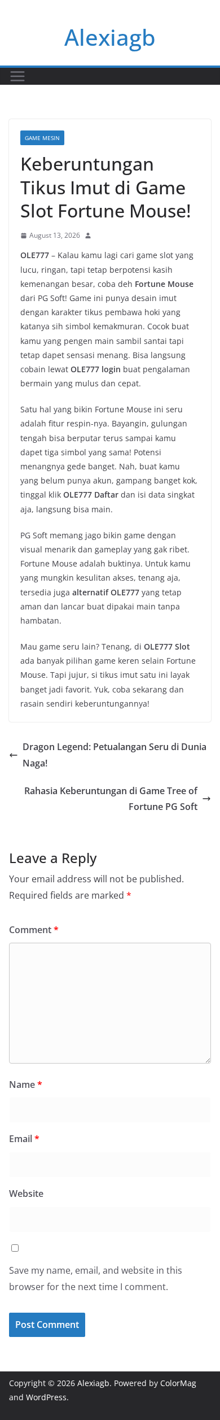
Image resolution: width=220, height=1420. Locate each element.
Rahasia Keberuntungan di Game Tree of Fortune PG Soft (110, 799)
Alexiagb (110, 37)
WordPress (46, 1397)
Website (26, 1193)
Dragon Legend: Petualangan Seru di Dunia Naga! (114, 755)
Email (24, 1138)
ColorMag (178, 1383)
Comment (34, 930)
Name (25, 1084)
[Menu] (17, 76)
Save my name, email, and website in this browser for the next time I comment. (95, 1278)
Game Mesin (42, 138)
